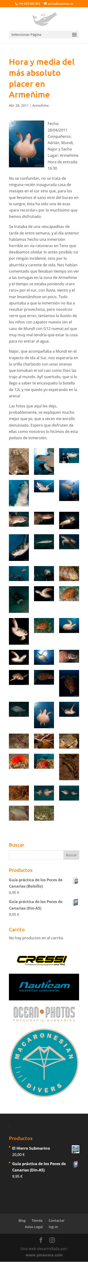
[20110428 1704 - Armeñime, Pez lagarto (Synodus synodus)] (69, 741)
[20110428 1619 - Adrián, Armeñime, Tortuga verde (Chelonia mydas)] (69, 490)
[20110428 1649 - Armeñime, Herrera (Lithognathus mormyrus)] (19, 709)
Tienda (37, 1220)
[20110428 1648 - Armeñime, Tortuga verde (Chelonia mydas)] (69, 683)
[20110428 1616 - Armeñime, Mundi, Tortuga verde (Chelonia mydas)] (44, 461)
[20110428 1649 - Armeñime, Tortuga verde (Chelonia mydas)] (69, 709)
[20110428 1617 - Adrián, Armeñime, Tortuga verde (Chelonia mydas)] (69, 455)
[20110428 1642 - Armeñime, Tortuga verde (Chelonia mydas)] (44, 593)
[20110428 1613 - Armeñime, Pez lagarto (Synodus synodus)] (19, 461)
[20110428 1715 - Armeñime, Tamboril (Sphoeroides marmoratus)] (69, 793)
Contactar (57, 1220)
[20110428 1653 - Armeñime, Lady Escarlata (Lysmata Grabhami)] (19, 741)
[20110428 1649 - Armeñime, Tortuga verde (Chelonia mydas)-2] (44, 715)
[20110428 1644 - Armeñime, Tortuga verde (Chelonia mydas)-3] (19, 631)
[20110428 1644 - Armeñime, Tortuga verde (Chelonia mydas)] (44, 625)
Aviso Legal (34, 1227)
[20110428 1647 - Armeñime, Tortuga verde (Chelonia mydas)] (19, 677)
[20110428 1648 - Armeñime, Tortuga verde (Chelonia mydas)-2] (44, 677)
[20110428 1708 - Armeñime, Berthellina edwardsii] (19, 761)
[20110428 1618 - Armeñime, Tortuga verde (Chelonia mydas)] (44, 486)
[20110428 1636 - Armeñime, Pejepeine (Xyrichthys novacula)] (69, 573)
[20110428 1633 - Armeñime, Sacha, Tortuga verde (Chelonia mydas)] (19, 573)
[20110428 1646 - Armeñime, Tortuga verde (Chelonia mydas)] (19, 657)
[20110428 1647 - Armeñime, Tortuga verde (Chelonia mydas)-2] (44, 657)
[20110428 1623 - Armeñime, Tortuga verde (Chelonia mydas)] (19, 519)
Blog (22, 1220)
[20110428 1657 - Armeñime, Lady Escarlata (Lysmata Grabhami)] (44, 741)
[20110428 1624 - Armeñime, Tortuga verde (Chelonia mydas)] (44, 518)
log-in (53, 1227)
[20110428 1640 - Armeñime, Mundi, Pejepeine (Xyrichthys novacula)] (19, 599)
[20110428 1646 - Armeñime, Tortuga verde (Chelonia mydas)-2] (69, 625)
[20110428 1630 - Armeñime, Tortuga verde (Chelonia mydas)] (69, 541)
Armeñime (40, 105)
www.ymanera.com (44, 1255)
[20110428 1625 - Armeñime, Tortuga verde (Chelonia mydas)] (69, 520)
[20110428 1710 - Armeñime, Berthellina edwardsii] (44, 761)
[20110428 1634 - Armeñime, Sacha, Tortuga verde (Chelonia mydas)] (44, 573)
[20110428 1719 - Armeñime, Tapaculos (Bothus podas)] (19, 813)
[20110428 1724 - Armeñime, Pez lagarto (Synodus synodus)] (44, 813)
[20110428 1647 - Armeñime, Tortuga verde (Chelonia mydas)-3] (69, 656)
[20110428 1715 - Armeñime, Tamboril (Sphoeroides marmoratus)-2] (44, 793)
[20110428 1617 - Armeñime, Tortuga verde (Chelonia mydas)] (19, 493)
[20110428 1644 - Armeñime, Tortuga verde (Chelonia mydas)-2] (69, 593)
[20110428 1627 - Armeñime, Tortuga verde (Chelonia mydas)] (19, 547)
